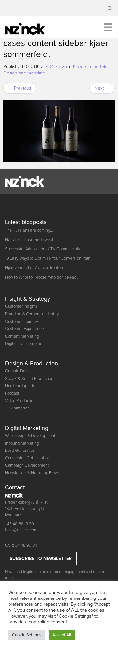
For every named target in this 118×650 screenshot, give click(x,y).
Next (102, 88)
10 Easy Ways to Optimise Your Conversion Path (47, 258)
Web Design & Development (30, 435)
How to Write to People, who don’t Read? (41, 277)
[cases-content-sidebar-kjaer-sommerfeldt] (59, 131)
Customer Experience (24, 328)
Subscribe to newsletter (41, 558)
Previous (19, 88)
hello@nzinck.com (21, 530)
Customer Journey (21, 321)
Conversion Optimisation (27, 458)
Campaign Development (27, 465)
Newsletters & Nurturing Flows (32, 472)
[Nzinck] (29, 28)
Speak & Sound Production (29, 378)
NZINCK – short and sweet (29, 239)
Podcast (12, 393)
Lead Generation (20, 450)
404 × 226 (56, 66)
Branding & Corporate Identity (32, 314)
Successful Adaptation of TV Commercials (42, 249)
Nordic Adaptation (21, 385)
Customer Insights (21, 306)
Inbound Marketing (22, 443)
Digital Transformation (25, 343)
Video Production (20, 400)
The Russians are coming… (29, 230)
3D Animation (17, 408)
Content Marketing (22, 336)
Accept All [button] (61, 635)
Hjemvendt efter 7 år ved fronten (34, 267)
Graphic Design (19, 371)
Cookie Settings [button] (26, 635)
